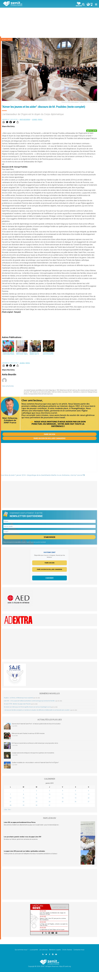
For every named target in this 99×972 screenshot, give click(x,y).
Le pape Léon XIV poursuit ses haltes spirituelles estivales (24, 851)
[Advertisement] (49, 22)
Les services (43, 950)
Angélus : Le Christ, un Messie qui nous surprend (18, 697)
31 (49, 805)
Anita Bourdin (25, 119)
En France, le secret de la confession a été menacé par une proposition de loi (35, 743)
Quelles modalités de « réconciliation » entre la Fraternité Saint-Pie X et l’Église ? (35, 762)
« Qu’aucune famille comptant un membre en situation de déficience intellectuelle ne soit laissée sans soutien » (37, 710)
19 (75, 798)
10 (49, 794)
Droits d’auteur (67, 950)
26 (75, 801)
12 (75, 794)
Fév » (9, 809)
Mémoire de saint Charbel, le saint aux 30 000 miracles (28, 733)
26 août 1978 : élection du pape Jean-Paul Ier (17, 704)
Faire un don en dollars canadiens (49, 438)
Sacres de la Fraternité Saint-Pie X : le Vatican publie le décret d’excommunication (36, 724)
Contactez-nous (78, 950)
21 (10, 801)
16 (36, 798)
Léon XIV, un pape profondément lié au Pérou (19, 822)
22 (23, 801)
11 (62, 794)
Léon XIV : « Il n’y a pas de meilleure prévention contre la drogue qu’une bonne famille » (29, 701)
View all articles (8, 386)
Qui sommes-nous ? (21, 950)
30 (36, 805)
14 (10, 798)
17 (49, 798)
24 (49, 801)
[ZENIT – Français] (27, 3)
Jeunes (4, 39)
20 (88, 798)
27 (88, 801)
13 (88, 794)
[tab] (40, 907)
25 (62, 801)
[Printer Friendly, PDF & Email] (91, 131)
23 (36, 801)
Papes (9, 39)
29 (23, 805)
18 (62, 798)
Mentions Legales (55, 950)
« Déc (5, 809)
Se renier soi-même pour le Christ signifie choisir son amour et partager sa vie (27, 707)
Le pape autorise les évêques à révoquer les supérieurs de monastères (33, 753)
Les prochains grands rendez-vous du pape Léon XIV (22, 837)
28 (10, 805)
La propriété (34, 950)
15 (23, 798)
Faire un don (49, 434)
